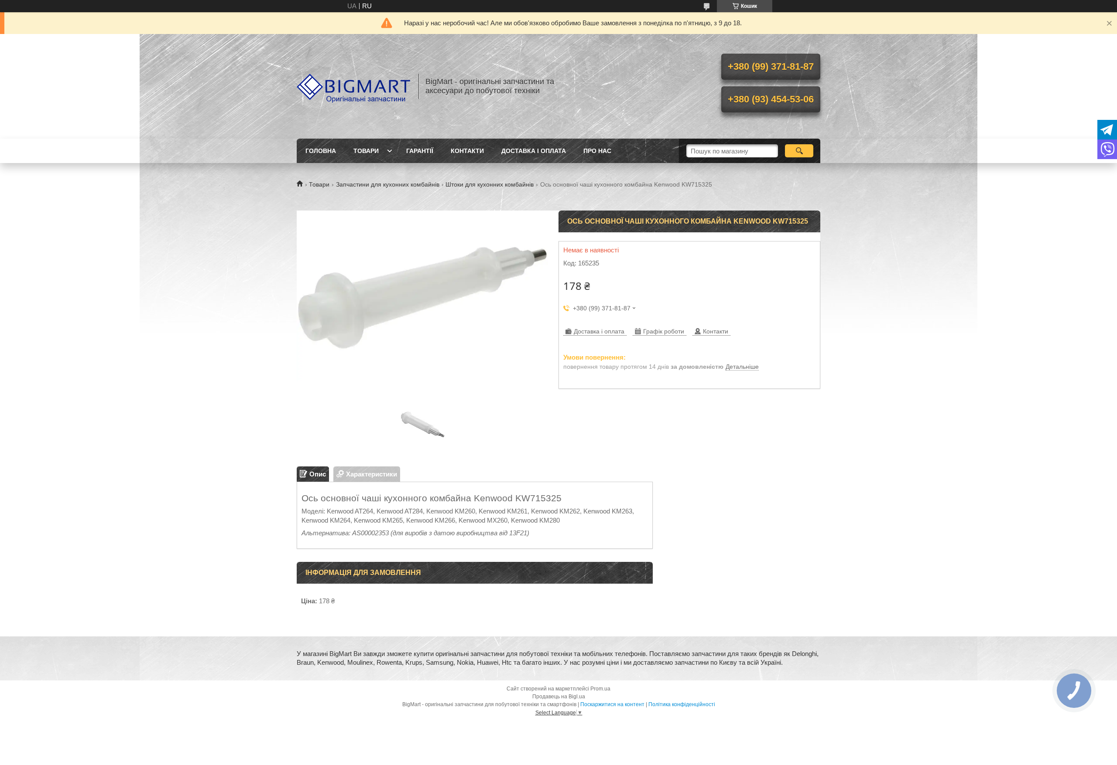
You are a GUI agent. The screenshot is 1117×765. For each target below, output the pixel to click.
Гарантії (419, 150)
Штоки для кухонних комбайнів (489, 184)
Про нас (597, 150)
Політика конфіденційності (681, 704)
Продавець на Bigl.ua (558, 697)
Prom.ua (600, 689)
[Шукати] (799, 150)
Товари (366, 150)
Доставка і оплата (533, 150)
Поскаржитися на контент (612, 704)
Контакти (467, 150)
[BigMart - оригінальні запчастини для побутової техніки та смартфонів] (353, 86)
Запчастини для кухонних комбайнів (387, 184)
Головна (320, 150)
